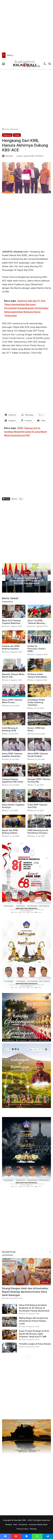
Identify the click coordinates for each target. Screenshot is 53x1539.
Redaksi (8, 1524)
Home (6, 129)
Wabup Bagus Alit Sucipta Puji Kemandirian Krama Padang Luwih (33, 1321)
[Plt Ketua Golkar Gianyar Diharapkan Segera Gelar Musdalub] (39, 665)
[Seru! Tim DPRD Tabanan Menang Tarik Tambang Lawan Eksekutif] (39, 611)
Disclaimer (23, 1524)
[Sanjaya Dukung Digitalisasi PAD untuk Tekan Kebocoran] (13, 770)
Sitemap (33, 1529)
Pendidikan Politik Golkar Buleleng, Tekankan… (36, 702)
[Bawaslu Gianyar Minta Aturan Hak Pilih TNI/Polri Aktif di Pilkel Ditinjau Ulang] (13, 665)
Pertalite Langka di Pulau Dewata (35, 1344)
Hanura (14, 499)
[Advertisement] (26, 26)
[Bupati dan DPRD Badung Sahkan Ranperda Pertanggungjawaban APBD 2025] (13, 821)
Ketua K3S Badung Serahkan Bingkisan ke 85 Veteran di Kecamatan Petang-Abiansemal (34, 1308)
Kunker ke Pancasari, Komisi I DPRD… (37, 648)
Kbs (20, 499)
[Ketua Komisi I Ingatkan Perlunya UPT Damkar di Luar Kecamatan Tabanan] (13, 795)
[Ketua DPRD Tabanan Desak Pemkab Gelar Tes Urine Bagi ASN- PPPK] (39, 744)
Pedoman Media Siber (38, 1524)
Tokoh (26, 574)
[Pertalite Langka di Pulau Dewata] (9, 1348)
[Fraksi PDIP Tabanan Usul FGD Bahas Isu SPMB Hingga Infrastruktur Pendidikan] (39, 795)
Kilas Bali (9, 156)
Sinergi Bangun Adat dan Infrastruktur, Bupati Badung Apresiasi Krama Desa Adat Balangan (25, 1292)
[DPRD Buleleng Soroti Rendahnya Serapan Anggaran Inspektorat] (39, 821)
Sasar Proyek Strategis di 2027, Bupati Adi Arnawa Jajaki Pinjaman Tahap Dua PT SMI (34, 1334)
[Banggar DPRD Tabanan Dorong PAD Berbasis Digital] (39, 770)
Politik (16, 135)
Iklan (15, 1524)
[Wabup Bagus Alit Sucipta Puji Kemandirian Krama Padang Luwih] (9, 1322)
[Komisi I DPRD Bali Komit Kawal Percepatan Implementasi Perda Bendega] (39, 718)
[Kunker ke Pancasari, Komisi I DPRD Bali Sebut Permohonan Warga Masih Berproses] (39, 636)
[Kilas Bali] (26, 63)
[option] (26, 578)
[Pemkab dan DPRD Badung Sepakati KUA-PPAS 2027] (13, 636)
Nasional (14, 129)
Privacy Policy (22, 1529)
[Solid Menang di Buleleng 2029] (13, 718)
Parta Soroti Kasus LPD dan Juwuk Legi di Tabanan (26, 580)
